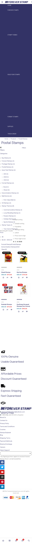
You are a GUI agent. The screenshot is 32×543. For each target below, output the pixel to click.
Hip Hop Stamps (22, 272)
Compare (7, 278)
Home (6, 139)
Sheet (7, 190)
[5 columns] (21, 242)
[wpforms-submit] (30, 453)
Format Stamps (8, 183)
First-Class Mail (9, 200)
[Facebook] (2, 462)
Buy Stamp (6, 158)
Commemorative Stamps (13, 210)
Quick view (11, 278)
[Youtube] (2, 472)
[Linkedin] (2, 487)
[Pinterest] (2, 482)
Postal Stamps (7, 167)
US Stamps (6, 203)
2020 (6, 177)
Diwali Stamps (5, 272)
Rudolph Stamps (6, 304)
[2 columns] (15, 242)
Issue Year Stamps (9, 170)
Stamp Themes (8, 206)
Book (6, 187)
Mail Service (7, 196)
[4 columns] (19, 242)
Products (13, 139)
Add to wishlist (3, 278)
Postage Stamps (8, 164)
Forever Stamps (8, 161)
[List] (13, 242)
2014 (6, 174)
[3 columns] (17, 242)
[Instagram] (2, 477)
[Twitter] (2, 467)
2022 (6, 180)
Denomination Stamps (10, 193)
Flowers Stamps (10, 216)
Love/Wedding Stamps (12, 213)
